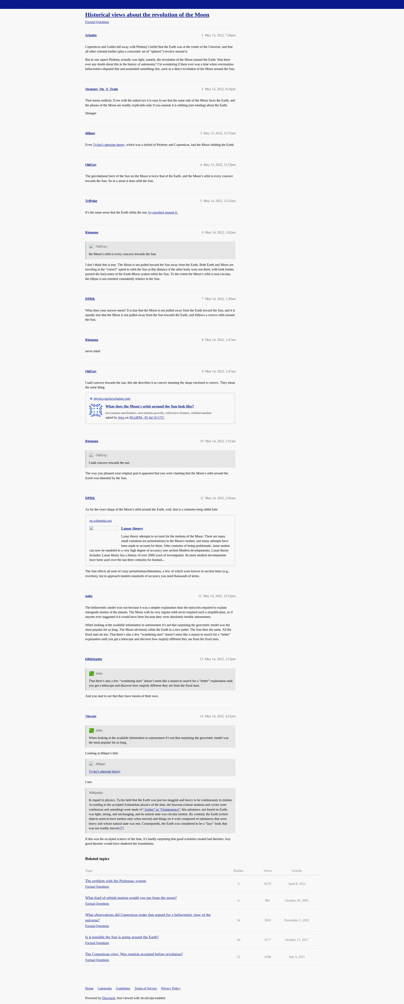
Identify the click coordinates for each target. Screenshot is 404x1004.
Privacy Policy (171, 988)
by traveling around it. (163, 212)
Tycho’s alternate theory (109, 144)
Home (89, 988)
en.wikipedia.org (100, 520)
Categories (105, 988)
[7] (122, 828)
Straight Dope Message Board (22, 4)
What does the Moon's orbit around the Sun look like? (149, 406)
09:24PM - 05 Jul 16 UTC (147, 417)
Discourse (108, 998)
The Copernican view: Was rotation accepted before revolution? (134, 954)
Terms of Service (145, 988)
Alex (121, 417)
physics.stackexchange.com (112, 398)
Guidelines (123, 988)
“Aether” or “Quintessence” (161, 809)
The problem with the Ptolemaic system (115, 881)
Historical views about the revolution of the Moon (147, 14)
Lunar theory (132, 528)
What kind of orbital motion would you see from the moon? (131, 898)
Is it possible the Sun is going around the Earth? (122, 937)
